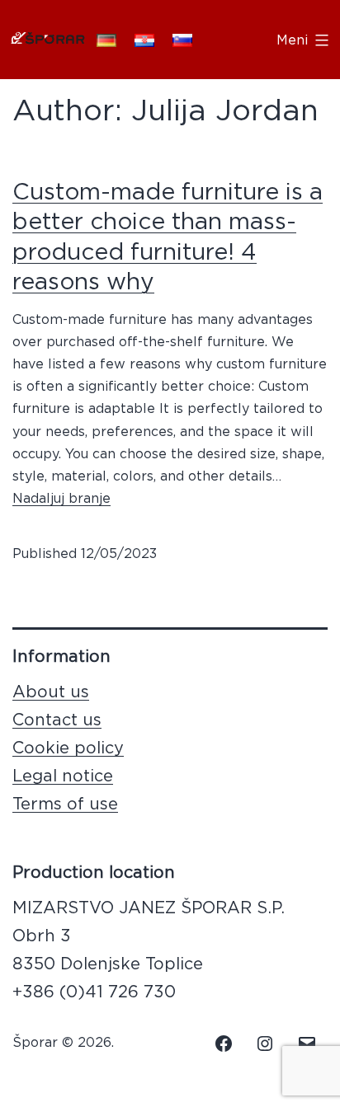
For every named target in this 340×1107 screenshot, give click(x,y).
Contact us (57, 720)
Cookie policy (68, 748)
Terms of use (65, 804)
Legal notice (62, 776)
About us (50, 692)
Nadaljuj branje (61, 498)
